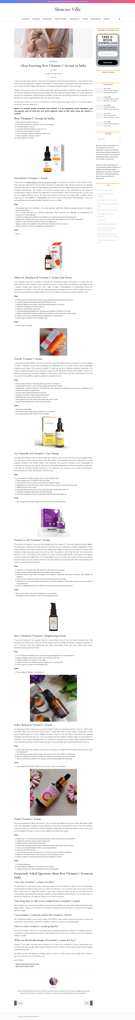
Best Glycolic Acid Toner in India (27, 964)
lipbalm (106, 19)
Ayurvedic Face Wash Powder (105, 195)
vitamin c (53, 61)
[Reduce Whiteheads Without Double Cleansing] (88, 1003)
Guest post (83, 1)
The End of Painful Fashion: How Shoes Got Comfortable (111, 108)
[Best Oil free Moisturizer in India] (18, 1003)
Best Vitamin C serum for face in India (41, 182)
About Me (66, 1)
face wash (25, 19)
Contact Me (74, 1)
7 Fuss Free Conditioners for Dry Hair (111, 125)
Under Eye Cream (61, 19)
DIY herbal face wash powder (105, 215)
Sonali (54, 77)
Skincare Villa (67, 9)
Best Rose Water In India (107, 210)
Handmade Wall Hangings (107, 224)
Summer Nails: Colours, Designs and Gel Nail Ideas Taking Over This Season (111, 92)
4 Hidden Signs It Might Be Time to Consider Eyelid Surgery (111, 100)
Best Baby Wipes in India (106, 200)
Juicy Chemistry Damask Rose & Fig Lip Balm (106, 229)
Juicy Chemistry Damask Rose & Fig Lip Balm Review (107, 235)
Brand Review (96, 19)
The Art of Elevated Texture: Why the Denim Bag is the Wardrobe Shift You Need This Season (112, 117)
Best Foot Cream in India (25, 966)
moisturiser (47, 19)
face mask (101, 220)
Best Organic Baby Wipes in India (108, 205)
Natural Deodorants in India (106, 241)
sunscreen (36, 19)
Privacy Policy (57, 1)
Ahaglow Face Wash (105, 190)
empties (85, 19)
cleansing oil (75, 19)
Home (49, 1)
